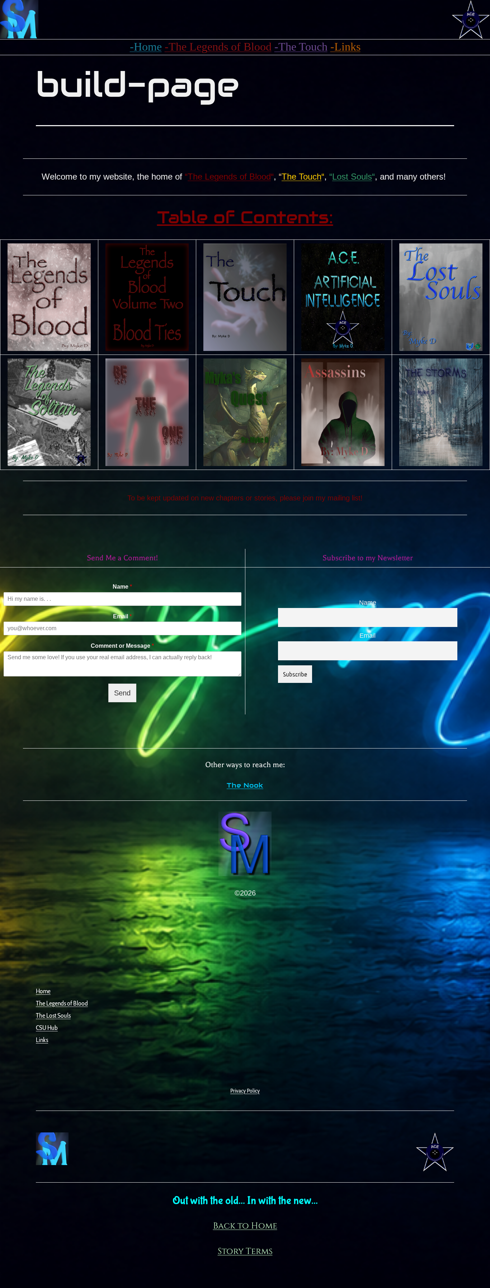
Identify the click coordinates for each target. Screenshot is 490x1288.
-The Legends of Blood (218, 46)
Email (122, 616)
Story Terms (245, 1251)
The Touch (301, 176)
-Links (345, 46)
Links (42, 1040)
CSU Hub (47, 1028)
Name (122, 587)
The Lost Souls (53, 1016)
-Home (146, 46)
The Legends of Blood (229, 176)
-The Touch (301, 46)
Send (122, 693)
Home (43, 991)
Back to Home (245, 1226)
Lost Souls (352, 176)
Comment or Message (122, 646)
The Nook (245, 785)
